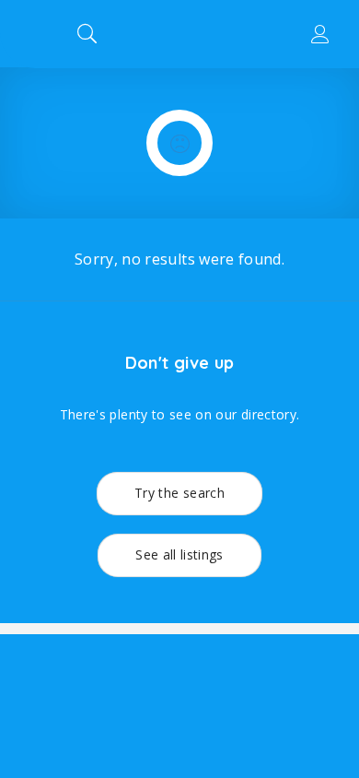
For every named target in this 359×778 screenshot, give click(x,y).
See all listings (179, 554)
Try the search (179, 492)
